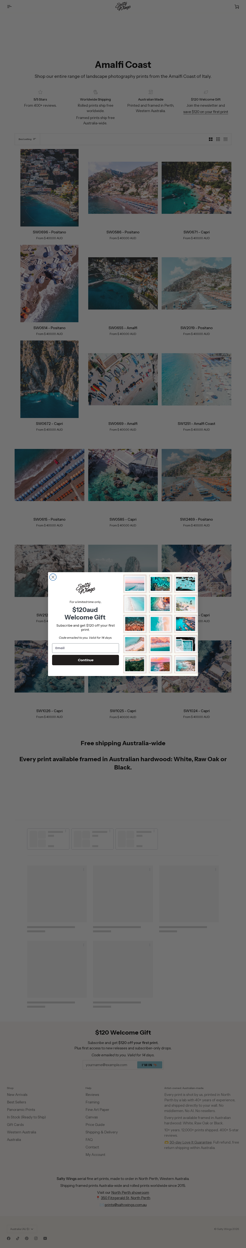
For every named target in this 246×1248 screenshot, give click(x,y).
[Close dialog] (53, 577)
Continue (85, 660)
